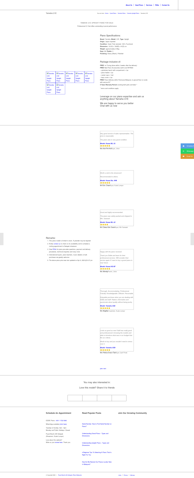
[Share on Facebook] (75, 398)
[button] (187, 146)
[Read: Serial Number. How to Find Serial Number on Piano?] (84, 421)
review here (58, 442)
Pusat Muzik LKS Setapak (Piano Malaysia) (70, 475)
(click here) (63, 424)
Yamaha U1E (51, 13)
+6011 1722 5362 (61, 420)
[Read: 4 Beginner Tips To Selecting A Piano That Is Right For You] (84, 450)
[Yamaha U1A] (192, 239)
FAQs (54, 249)
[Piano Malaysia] (15, 5)
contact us (57, 244)
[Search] (173, 5)
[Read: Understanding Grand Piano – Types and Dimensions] (84, 431)
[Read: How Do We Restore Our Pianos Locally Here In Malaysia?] (84, 459)
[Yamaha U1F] (1, 239)
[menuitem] (129, 5)
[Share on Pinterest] (104, 398)
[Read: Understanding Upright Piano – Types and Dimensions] (84, 440)
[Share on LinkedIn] (119, 398)
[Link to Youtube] (185, 5)
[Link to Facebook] (181, 5)
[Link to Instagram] (188, 5)
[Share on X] (89, 398)
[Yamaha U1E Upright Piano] (51, 77)
